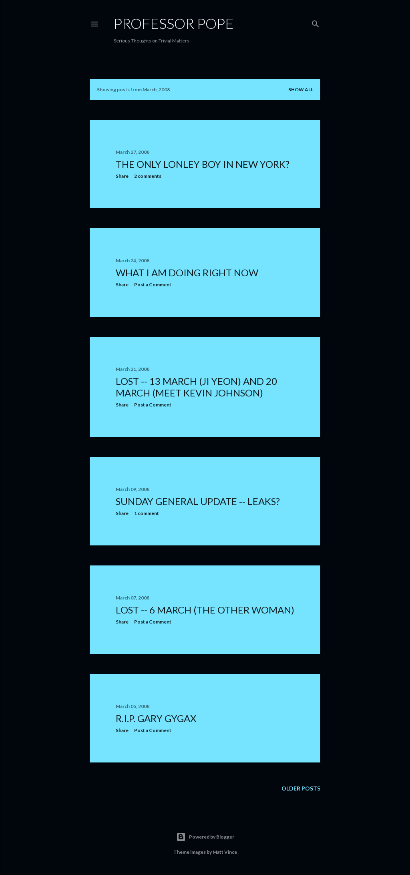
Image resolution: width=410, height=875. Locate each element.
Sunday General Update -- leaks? (198, 501)
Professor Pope (174, 23)
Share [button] (122, 176)
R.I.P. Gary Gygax (156, 718)
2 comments (147, 176)
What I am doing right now (187, 272)
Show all (300, 89)
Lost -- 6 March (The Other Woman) (205, 610)
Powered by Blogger (211, 837)
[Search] (315, 22)
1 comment (146, 513)
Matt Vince (225, 852)
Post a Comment (152, 285)
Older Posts (300, 788)
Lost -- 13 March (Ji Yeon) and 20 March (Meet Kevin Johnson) (196, 386)
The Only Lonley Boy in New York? (202, 164)
